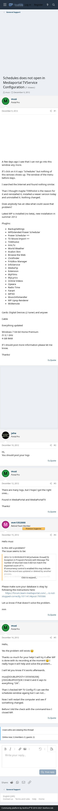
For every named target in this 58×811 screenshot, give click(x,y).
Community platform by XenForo (27, 808)
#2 (55, 445)
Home (41, 799)
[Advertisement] (29, 45)
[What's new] (47, 4)
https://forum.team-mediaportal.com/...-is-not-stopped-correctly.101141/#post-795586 (28, 594)
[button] (5, 749)
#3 (55, 483)
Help (34, 799)
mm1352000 (18, 522)
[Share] (51, 111)
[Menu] (4, 5)
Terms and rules (22, 799)
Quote (53, 360)
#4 (55, 535)
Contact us (8, 799)
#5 (55, 637)
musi (7, 92)
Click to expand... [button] (29, 577)
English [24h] (9, 796)
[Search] (54, 4)
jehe (13, 433)
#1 (55, 111)
